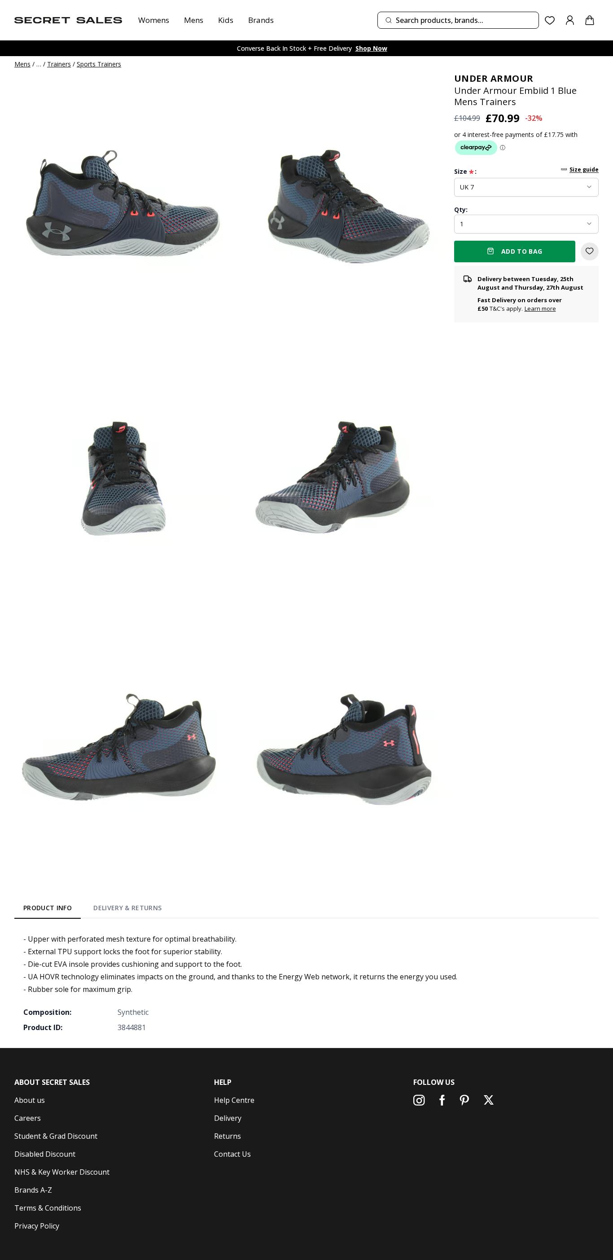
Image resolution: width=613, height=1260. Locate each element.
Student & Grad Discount (55, 1136)
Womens (153, 20)
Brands (261, 20)
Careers (27, 1118)
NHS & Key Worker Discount (61, 1172)
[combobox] (458, 20)
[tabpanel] (306, 983)
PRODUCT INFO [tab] (47, 907)
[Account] (570, 20)
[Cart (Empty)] (590, 20)
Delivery (227, 1118)
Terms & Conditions (47, 1208)
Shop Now (371, 48)
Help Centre (234, 1100)
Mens (193, 20)
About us (29, 1100)
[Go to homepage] (68, 20)
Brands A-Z (33, 1190)
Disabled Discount (44, 1154)
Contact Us (232, 1154)
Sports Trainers (99, 64)
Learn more (540, 308)
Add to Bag (522, 251)
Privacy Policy (36, 1226)
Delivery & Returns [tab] (127, 907)
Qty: (461, 209)
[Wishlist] (550, 20)
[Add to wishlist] (590, 251)
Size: (465, 171)
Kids (225, 20)
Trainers (59, 64)
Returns (227, 1136)
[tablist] (92, 910)
